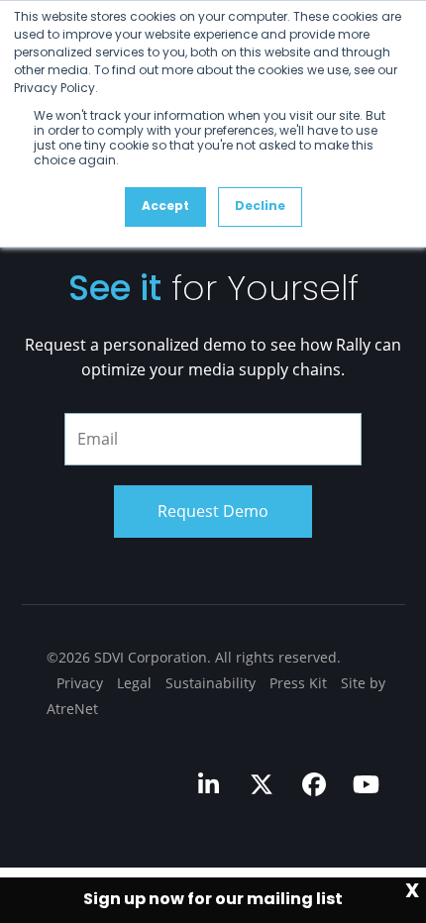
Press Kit (298, 682)
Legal (134, 682)
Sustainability (210, 682)
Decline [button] (260, 207)
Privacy (79, 682)
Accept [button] (165, 207)
